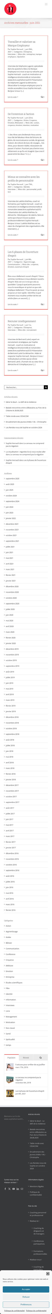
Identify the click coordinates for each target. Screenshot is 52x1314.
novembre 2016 (12, 859)
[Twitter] (9, 1189)
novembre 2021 (12, 529)
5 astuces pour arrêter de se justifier (30, 1064)
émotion (19, 125)
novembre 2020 (12, 592)
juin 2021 (9, 552)
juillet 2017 (10, 813)
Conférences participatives (39, 1242)
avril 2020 (10, 626)
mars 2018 (10, 768)
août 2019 (10, 671)
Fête (7, 988)
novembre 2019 (12, 654)
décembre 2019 (12, 649)
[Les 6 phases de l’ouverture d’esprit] (10, 1091)
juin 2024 (9, 507)
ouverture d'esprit (22, 267)
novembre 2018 (12, 723)
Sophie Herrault (17, 49)
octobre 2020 (11, 598)
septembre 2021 (12, 541)
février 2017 (10, 842)
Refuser (26, 1297)
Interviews (12, 54)
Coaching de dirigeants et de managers (39, 1231)
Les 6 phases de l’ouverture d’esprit (29, 1091)
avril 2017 (10, 830)
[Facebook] (5, 1189)
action (36, 123)
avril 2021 (10, 563)
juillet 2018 (10, 745)
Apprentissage (29, 262)
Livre (8, 1011)
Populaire (11, 1057)
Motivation (19, 123)
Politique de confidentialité (14, 1310)
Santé (8, 1033)
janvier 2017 (11, 847)
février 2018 (10, 774)
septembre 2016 (12, 870)
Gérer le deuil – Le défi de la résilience (21, 402)
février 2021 (10, 575)
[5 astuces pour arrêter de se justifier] (10, 1064)
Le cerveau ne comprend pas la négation (27, 454)
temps (8, 1045)
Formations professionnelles (39, 1252)
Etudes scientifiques (14, 982)
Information (11, 999)
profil (39, 189)
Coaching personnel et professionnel (38, 1214)
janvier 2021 (11, 580)
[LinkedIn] (18, 1189)
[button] (47, 1273)
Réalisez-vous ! (36, 1259)
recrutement (31, 330)
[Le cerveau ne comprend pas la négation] (10, 1077)
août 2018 (10, 740)
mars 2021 (10, 569)
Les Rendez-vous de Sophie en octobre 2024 (24, 427)
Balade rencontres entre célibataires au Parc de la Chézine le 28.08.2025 (38, 1133)
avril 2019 (10, 694)
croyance (11, 125)
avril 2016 (10, 898)
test (9, 192)
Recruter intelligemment (22, 321)
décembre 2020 (12, 586)
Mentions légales (37, 1186)
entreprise (31, 54)
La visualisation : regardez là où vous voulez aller (25, 451)
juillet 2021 (10, 546)
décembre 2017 (12, 785)
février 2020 (10, 637)
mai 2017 (9, 825)
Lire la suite (12, 97)
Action (26, 120)
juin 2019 (9, 683)
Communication (14, 264)
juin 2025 (9, 490)
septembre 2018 (12, 734)
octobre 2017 (11, 796)
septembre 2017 (12, 802)
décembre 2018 (12, 717)
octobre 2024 (11, 495)
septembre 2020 (12, 603)
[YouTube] (13, 1189)
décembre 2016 (12, 853)
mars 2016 (10, 904)
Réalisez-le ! (34, 1221)
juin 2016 (9, 887)
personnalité (31, 189)
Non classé (10, 1028)
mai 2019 (9, 688)
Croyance (33, 120)
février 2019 (10, 705)
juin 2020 (9, 615)
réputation (21, 57)
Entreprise (28, 52)
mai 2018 (9, 757)
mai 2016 (9, 893)
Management (11, 1016)
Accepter (26, 1289)
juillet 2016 (10, 881)
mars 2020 (10, 632)
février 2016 (10, 910)
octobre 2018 (11, 728)
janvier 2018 (11, 779)
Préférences (26, 1304)
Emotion (11, 123)
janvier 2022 (11, 518)
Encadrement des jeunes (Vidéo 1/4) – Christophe (26, 422)
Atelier (8, 937)
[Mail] (22, 1189)
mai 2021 (9, 558)
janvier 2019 (11, 711)
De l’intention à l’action (21, 114)
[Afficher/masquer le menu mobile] (46, 4)
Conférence (10, 954)
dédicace (9, 965)
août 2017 (10, 808)
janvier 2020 (11, 643)
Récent (26, 1057)
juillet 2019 (10, 677)
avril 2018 (10, 762)
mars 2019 (10, 700)
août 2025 (10, 484)
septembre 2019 (12, 666)
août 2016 (10, 876)
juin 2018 (9, 751)
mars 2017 (10, 836)
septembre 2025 (12, 478)
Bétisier (9, 943)
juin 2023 (9, 512)
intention (26, 125)
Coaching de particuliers (39, 1268)
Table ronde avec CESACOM (17, 416)
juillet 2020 (10, 609)
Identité (27, 187)
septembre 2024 (12, 501)
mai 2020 (9, 620)
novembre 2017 (12, 791)
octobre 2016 (11, 864)
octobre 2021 (11, 535)
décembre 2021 (12, 524)
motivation (35, 125)
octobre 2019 (11, 660)
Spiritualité (10, 1039)
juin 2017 (9, 819)
